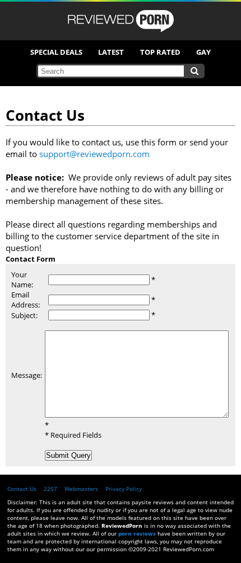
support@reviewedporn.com (94, 154)
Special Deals (56, 52)
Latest (111, 52)
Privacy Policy (123, 489)
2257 (50, 489)
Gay (203, 52)
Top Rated (160, 52)
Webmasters (81, 489)
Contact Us (21, 489)
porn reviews (137, 533)
